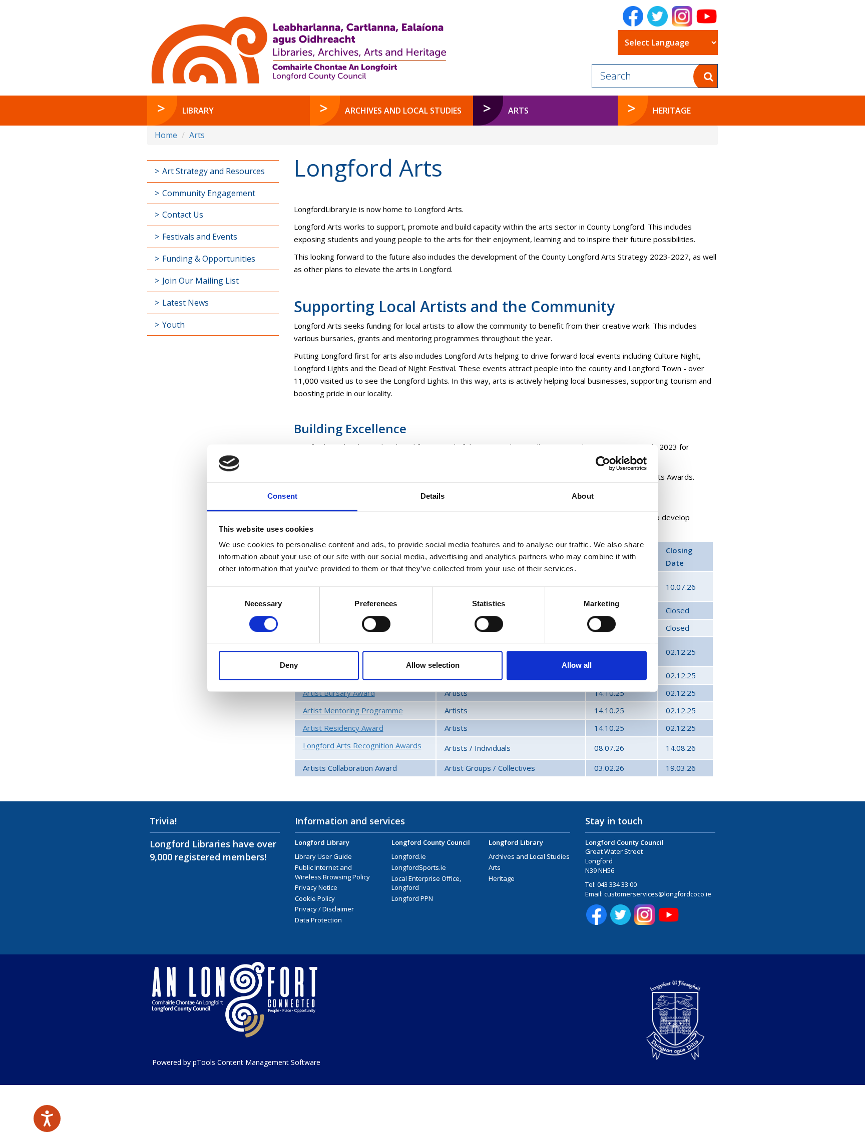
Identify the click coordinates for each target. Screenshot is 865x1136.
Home (166, 135)
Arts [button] (539, 110)
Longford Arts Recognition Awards (362, 745)
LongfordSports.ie (418, 867)
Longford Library (322, 842)
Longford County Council (430, 842)
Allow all (577, 665)
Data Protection (318, 919)
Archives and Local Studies (529, 856)
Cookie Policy (315, 898)
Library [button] (198, 110)
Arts (197, 135)
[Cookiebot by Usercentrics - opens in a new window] (603, 463)
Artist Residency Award (343, 728)
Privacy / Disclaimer (324, 908)
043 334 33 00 (617, 884)
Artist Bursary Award (339, 693)
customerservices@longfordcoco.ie (657, 893)
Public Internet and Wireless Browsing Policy (332, 872)
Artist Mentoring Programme (353, 710)
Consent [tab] (282, 496)
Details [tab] (432, 496)
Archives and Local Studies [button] (403, 110)
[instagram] (682, 16)
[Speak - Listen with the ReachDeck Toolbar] (47, 1118)
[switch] (376, 624)
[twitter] (657, 16)
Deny (289, 665)
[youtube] (706, 16)
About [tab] (583, 496)
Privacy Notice (316, 887)
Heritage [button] (672, 110)
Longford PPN (412, 898)
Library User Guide (323, 856)
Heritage (502, 878)
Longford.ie (408, 856)
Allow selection (433, 665)
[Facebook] (633, 16)
